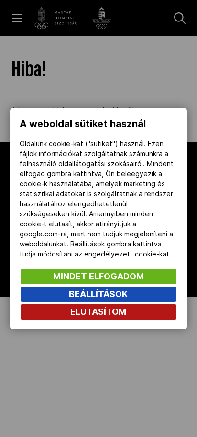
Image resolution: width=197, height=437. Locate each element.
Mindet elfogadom (98, 276)
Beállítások (98, 294)
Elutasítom (98, 312)
